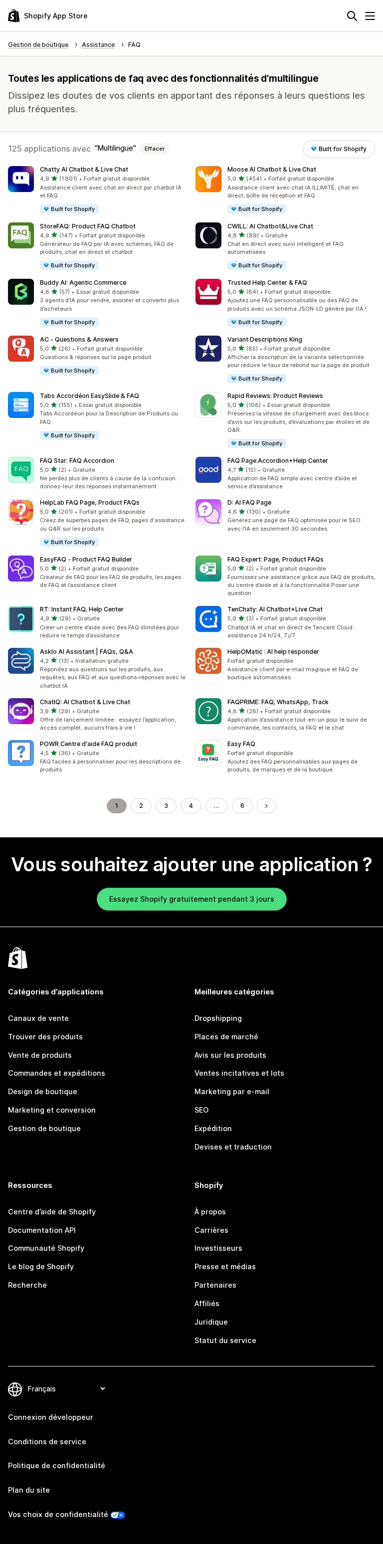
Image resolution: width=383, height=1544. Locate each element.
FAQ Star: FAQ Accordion (77, 460)
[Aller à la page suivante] (266, 805)
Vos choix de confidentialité (58, 1514)
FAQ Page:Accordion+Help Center (277, 460)
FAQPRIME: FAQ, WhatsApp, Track (278, 702)
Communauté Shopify (46, 1248)
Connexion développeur (50, 1417)
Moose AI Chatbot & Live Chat (271, 169)
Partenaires (215, 1285)
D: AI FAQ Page (249, 502)
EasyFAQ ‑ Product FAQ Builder (86, 559)
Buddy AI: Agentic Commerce (83, 282)
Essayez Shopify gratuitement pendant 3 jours (191, 899)
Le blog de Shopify (41, 1266)
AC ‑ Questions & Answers (79, 339)
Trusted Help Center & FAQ (267, 282)
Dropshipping (218, 1018)
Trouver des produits (45, 1036)
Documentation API (42, 1230)
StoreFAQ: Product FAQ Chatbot (88, 226)
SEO (201, 1110)
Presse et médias (225, 1266)
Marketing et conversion (52, 1110)
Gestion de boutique (44, 1128)
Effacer (155, 148)
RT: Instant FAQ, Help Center (82, 609)
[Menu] (370, 16)
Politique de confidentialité (56, 1465)
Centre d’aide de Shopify (52, 1211)
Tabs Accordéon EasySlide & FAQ (89, 395)
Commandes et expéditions (56, 1073)
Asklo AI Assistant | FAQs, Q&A (86, 651)
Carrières (211, 1230)
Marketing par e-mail (231, 1091)
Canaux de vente (38, 1018)
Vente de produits (40, 1055)
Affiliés (206, 1303)
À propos (210, 1211)
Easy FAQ (241, 744)
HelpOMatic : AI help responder (273, 651)
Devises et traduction (233, 1147)
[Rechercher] (352, 16)
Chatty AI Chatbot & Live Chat (84, 169)
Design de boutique (42, 1091)
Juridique (211, 1322)
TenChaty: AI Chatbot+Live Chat (275, 609)
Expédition (213, 1128)
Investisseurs (218, 1248)
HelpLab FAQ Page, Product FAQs (90, 502)
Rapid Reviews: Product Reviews (275, 395)
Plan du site (29, 1490)
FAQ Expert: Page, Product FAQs (275, 559)
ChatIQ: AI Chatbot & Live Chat (85, 702)
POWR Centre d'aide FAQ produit (88, 744)
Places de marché (226, 1036)
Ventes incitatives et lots (239, 1073)
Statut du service (225, 1340)
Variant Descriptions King (264, 339)
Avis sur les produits (230, 1055)
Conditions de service (47, 1441)
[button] (98, 190)
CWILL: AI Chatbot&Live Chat (270, 226)
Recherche (27, 1285)
